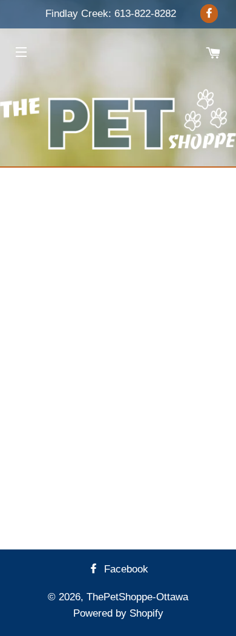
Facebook (124, 569)
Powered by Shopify (118, 613)
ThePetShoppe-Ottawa (137, 597)
